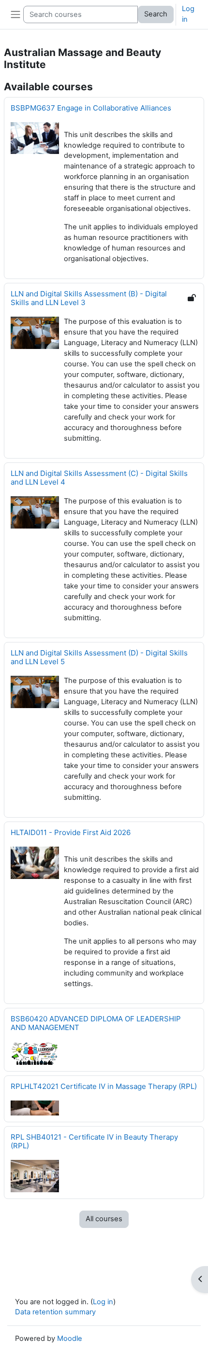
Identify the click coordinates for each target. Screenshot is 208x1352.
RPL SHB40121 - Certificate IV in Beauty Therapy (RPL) (94, 1141)
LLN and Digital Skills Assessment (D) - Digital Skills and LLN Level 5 (99, 657)
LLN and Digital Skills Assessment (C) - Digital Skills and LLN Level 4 (99, 478)
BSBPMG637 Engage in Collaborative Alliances (91, 107)
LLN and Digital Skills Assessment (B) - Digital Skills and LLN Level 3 (89, 298)
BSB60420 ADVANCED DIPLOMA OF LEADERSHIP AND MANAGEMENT (96, 1023)
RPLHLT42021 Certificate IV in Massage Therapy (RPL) (104, 1086)
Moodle (69, 1338)
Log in (188, 14)
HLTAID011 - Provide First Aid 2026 (71, 832)
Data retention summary (55, 1312)
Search (155, 14)
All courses (104, 1218)
